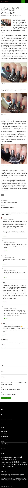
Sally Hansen (6, 466)
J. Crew (2, 464)
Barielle (4, 457)
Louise (4, 218)
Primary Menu (26, 1)
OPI (15, 464)
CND (11, 459)
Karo (4, 323)
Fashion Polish (4, 433)
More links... (3, 448)
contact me (6, 478)
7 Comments (18, 15)
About (2, 409)
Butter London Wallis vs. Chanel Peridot (9, 201)
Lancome (6, 464)
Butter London (12, 457)
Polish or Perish (4, 438)
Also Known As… (4, 431)
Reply (5, 235)
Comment (3, 348)
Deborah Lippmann (6, 462)
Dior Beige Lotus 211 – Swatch (7, 206)
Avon (1, 457)
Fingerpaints (23, 462)
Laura (12, 15)
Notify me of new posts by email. (8, 394)
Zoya (11, 466)
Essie (18, 462)
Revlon (2, 466)
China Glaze (5, 459)
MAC (9, 464)
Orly (18, 464)
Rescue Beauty (23, 464)
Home (2, 406)
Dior (3, 194)
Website (3, 377)
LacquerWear (4, 1)
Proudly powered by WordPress (6, 486)
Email (2, 371)
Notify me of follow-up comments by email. (11, 389)
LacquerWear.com (23, 474)
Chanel (19, 457)
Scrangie (2, 441)
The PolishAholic (4, 443)
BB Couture (7, 457)
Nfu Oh (11, 464)
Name (2, 365)
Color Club (15, 459)
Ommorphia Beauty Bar (6, 436)
